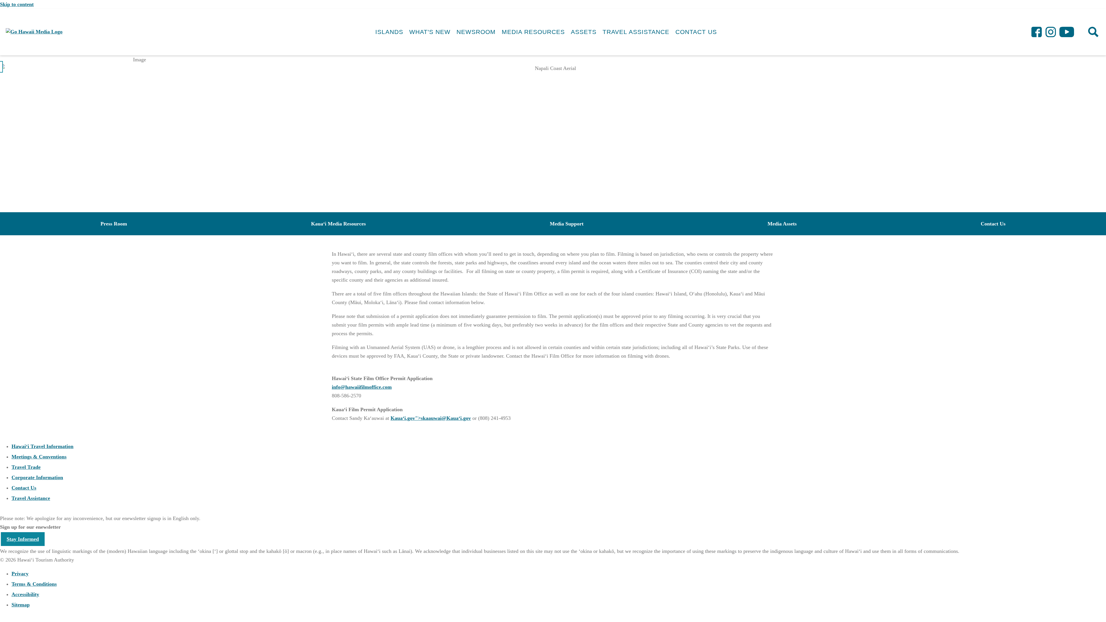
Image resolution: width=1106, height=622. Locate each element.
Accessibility (25, 594)
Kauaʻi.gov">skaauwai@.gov (431, 418)
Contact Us (993, 224)
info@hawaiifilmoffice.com (362, 387)
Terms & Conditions (34, 584)
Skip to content (17, 4)
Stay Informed (23, 539)
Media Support (567, 224)
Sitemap (21, 605)
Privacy (20, 574)
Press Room (114, 224)
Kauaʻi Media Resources (338, 224)
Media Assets (782, 224)
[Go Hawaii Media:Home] (34, 31)
